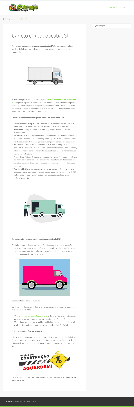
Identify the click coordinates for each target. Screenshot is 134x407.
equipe (14, 251)
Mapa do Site (113, 7)
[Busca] (122, 5)
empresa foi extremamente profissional (32, 316)
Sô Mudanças (10, 401)
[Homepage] (23, 8)
